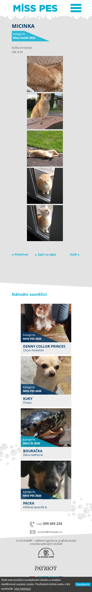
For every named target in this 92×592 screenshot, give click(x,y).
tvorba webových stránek (47, 544)
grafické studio (67, 540)
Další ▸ (75, 254)
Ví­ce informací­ (22, 588)
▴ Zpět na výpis (45, 254)
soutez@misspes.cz (49, 532)
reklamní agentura (46, 540)
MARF (29, 540)
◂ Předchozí (20, 254)
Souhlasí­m (83, 584)
